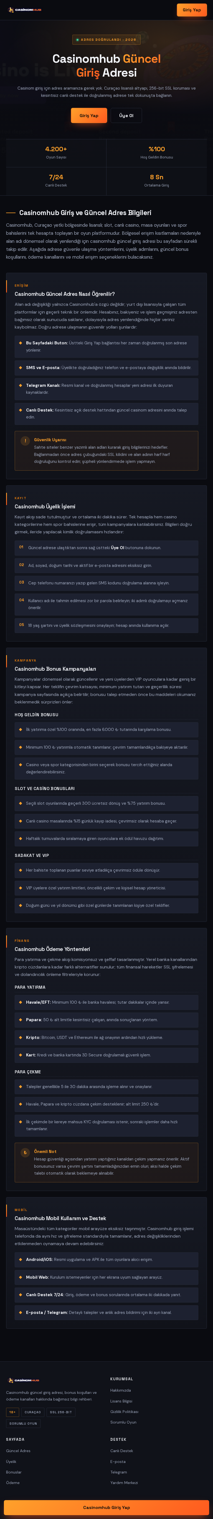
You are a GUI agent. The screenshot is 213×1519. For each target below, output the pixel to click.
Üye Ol (126, 115)
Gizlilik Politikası (124, 1411)
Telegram (118, 1472)
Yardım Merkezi (124, 1482)
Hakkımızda (120, 1390)
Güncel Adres (18, 1450)
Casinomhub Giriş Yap (106, 1507)
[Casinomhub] (24, 10)
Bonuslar (14, 1472)
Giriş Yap (192, 9)
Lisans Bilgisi (121, 1401)
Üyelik (11, 1461)
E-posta (118, 1461)
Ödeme (13, 1482)
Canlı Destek (121, 1450)
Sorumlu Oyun (123, 1422)
